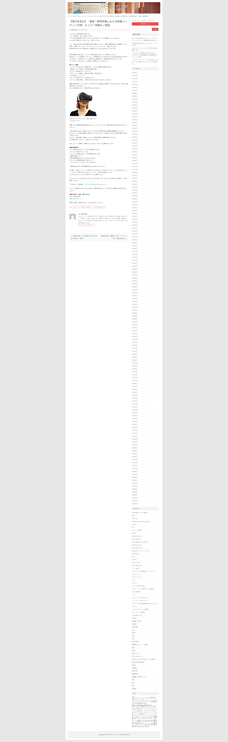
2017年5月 (134, 251)
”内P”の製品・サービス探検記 (139, 512)
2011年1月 (134, 436)
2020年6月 (134, 152)
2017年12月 (135, 231)
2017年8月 (134, 242)
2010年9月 (134, 448)
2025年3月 (134, 78)
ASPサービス (142, 697)
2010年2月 (134, 465)
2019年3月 (134, 187)
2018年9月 (134, 204)
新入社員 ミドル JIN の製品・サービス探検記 (143, 659)
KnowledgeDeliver (136, 539)
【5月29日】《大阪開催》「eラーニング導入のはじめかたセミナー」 (89, 184)
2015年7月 (134, 316)
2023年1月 (134, 131)
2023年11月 (135, 116)
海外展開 (134, 668)
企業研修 (143, 720)
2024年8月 (134, 93)
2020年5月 (134, 154)
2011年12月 (135, 404)
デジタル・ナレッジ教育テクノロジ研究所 (143, 589)
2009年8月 (134, 483)
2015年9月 (134, 310)
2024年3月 (134, 105)
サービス (134, 583)
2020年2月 (134, 160)
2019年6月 (134, 178)
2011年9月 (134, 412)
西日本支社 (74, 30)
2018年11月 (135, 198)
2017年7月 (134, 245)
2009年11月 (135, 474)
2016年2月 (134, 295)
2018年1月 (134, 228)
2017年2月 (134, 260)
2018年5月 (134, 216)
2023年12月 (135, 113)
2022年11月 (135, 137)
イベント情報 (135, 568)
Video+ (134, 709)
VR (74, 207)
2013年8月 (134, 369)
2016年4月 (134, 289)
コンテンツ (147, 711)
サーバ (133, 580)
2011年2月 (134, 433)
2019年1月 (134, 193)
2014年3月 (134, 357)
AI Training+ (135, 518)
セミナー (92, 207)
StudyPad (134, 559)
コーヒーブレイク (136, 574)
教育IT (139, 723)
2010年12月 (135, 439)
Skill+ (133, 556)
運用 (133, 682)
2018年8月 (134, 207)
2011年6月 (134, 421)
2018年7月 (134, 210)
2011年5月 (134, 424)
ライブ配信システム (137, 615)
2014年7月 (134, 345)
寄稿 (133, 647)
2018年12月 (135, 196)
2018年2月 (134, 225)
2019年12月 (135, 163)
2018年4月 (134, 219)
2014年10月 (135, 339)
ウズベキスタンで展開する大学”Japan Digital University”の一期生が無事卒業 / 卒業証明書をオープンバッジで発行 (145, 55)
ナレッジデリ (138, 715)
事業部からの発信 (136, 621)
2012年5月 (134, 389)
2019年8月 (134, 172)
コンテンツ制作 (80, 207)
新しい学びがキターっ (137, 656)
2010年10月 (135, 445)
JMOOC (134, 533)
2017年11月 (135, 234)
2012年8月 (134, 383)
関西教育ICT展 (140, 726)
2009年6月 (134, 489)
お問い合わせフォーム (76, 198)
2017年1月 (134, 263)
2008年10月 (135, 503)
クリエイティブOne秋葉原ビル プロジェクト (144, 571)
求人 (143, 724)
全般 (133, 635)
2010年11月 (135, 442)
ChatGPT (148, 697)
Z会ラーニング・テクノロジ (146, 709)
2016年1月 (134, 298)
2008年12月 (135, 498)
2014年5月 (134, 351)
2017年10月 (135, 237)
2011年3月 (134, 430)
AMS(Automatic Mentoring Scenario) (141, 521)
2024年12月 (135, 81)
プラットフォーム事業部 (138, 612)
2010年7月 (134, 453)
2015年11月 (135, 304)
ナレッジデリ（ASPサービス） (140, 600)
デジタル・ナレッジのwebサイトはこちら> (143, 20)
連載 (133, 679)
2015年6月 (134, 319)
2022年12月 (135, 134)
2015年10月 (135, 307)
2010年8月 (134, 451)
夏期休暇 (150, 721)
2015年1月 (134, 333)
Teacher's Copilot (136, 562)
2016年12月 (135, 266)
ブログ (91, 174)
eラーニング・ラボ (115, 6)
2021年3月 (134, 146)
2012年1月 (134, 401)
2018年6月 (134, 213)
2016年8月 (134, 278)
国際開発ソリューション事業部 (140, 644)
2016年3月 (134, 292)
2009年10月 (135, 477)
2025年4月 (134, 75)
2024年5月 (134, 99)
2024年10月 (135, 87)
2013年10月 (135, 366)
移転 (149, 724)
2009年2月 (134, 492)
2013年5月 (134, 377)
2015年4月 (134, 324)
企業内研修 (135, 627)
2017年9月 (134, 240)
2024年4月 (134, 102)
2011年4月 (134, 427)
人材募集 (134, 624)
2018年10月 (135, 201)
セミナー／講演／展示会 (138, 586)
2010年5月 (134, 456)
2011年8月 (134, 415)
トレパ (133, 594)
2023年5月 (134, 125)
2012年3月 (134, 395)
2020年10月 (135, 149)
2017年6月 (134, 248)
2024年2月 (134, 108)
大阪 (96, 207)
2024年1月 (134, 111)
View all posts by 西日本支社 (86, 225)
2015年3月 (134, 327)
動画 (146, 721)
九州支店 (134, 618)
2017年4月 (134, 254)
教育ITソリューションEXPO (147, 723)
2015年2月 (134, 330)
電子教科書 (146, 726)
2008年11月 (135, 500)
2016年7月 (134, 281)
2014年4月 (134, 354)
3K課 (133, 515)
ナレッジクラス (153, 713)
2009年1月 (134, 495)
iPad (133, 703)
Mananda (138, 707)
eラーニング (144, 698)
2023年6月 (134, 122)
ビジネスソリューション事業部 (140, 609)
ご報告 (86, 207)
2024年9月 (134, 90)
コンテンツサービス (137, 577)
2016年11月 (135, 269)
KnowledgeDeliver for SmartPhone (140, 542)
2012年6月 (134, 386)
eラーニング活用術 (137, 530)
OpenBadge (142, 707)
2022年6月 (134, 140)
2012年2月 (134, 398)
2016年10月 (135, 272)
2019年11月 (135, 166)
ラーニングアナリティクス (144, 719)
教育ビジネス (135, 653)
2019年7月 (134, 175)
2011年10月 (135, 410)
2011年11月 (135, 407)
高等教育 (134, 688)
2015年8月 (134, 313)
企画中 (133, 632)
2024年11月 (135, 84)
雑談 (133, 685)
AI (133, 697)
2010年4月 (134, 459)
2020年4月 (134, 157)
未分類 (133, 665)
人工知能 (137, 721)
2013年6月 (134, 374)
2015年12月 (135, 301)
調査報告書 (135, 674)
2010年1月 (134, 468)
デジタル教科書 (136, 591)
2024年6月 (134, 96)
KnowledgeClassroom (137, 536)
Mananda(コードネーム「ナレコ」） (141, 550)
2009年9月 (134, 480)
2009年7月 (134, 486)
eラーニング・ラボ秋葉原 (148, 702)
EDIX (152, 697)
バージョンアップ (150, 715)
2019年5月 (134, 181)
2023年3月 (134, 128)
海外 (146, 724)
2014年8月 (134, 342)
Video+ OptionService (137, 565)
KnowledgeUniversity (137, 548)
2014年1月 (134, 360)
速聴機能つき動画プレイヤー (139, 677)
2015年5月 (134, 322)
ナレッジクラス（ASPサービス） (140, 597)
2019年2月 (134, 190)
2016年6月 (134, 283)
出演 (133, 638)
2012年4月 (134, 392)
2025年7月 (134, 72)
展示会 (133, 650)
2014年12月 (135, 336)
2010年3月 (134, 462)
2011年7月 (134, 418)
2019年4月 (134, 184)
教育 (135, 723)
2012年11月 (135, 380)
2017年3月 (134, 257)
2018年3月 (134, 222)
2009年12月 (135, 471)
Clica (133, 527)
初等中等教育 (135, 641)
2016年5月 (134, 286)
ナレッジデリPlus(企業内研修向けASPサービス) (144, 603)
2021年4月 (134, 143)
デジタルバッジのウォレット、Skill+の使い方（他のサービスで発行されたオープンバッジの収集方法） (145, 61)
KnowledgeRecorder (137, 545)
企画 (133, 630)
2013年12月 (135, 363)
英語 (151, 724)
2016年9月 (134, 275)
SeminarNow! (135, 553)
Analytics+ (134, 524)
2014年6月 (134, 348)
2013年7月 (134, 371)
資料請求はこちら (145, 23)
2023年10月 (135, 119)
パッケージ (135, 606)
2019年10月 (135, 169)
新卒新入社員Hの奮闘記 (138, 662)
